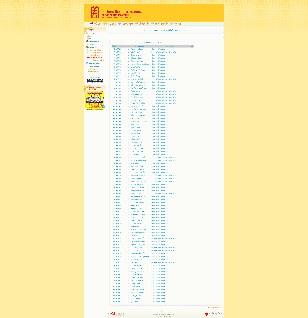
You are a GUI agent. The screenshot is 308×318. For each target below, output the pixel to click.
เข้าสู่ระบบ (90, 44)
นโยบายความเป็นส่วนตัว (164, 316)
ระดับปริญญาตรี (92, 69)
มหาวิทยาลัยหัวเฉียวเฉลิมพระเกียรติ (164, 314)
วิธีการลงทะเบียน (92, 55)
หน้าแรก (89, 36)
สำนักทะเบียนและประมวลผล (164, 312)
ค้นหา (89, 38)
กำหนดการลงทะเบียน (94, 50)
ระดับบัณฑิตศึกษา (93, 71)
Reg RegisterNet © (214, 307)
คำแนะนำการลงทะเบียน (95, 53)
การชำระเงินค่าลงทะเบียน (95, 60)
